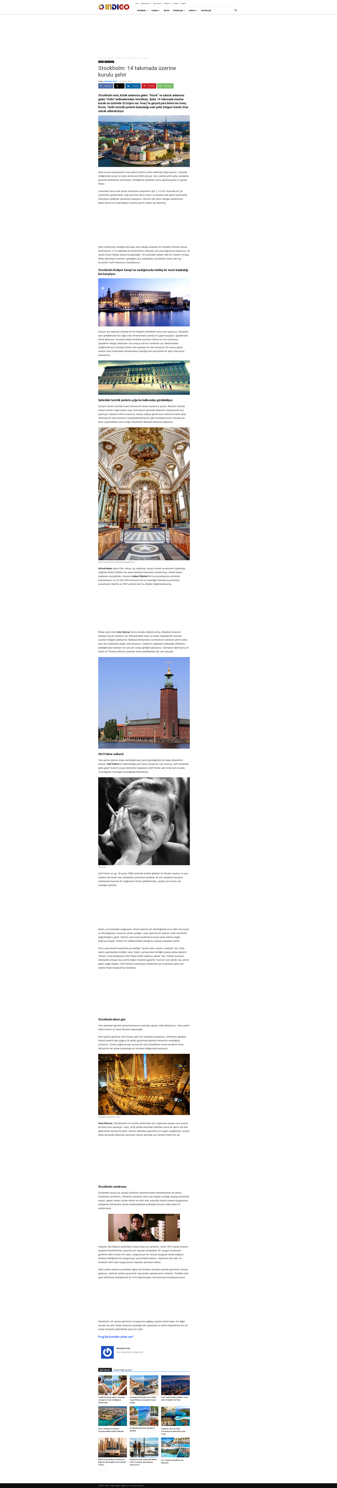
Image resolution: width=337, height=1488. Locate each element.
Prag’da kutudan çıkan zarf (115, 1336)
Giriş (136, 3)
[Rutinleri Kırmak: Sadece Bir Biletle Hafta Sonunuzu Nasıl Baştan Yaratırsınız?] (144, 1447)
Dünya (110, 58)
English (183, 3)
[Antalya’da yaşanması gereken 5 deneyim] (144, 1416)
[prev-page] (99, 1470)
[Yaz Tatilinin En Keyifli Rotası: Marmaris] (175, 1448)
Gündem (141, 10)
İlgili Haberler (105, 1370)
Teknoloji (178, 10)
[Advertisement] (168, 35)
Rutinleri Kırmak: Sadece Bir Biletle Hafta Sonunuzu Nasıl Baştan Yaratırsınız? (143, 1462)
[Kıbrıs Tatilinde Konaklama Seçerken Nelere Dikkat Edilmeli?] (112, 1416)
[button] (235, 10)
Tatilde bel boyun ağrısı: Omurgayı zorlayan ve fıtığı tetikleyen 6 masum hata (111, 1400)
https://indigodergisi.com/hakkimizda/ (130, 1352)
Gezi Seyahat (109, 62)
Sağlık (192, 10)
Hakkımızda (145, 3)
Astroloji (206, 10)
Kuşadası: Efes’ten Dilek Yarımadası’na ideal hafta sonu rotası (173, 1431)
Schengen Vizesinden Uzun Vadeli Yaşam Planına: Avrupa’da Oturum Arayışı (143, 1400)
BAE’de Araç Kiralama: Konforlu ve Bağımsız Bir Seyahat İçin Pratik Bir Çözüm (112, 1462)
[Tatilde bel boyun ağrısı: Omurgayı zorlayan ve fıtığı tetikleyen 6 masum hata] (112, 1385)
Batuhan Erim (111, 81)
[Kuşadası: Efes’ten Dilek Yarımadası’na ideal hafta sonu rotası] (175, 1416)
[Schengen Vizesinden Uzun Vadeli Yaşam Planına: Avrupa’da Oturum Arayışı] (144, 1385)
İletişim (176, 3)
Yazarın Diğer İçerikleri (122, 1370)
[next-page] (104, 1470)
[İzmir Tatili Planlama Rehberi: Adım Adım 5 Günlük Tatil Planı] (175, 1385)
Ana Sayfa (102, 58)
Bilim (166, 10)
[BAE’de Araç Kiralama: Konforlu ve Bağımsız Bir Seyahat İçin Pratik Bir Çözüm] (112, 1447)
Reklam (166, 3)
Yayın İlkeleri (157, 3)
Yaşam (154, 10)
